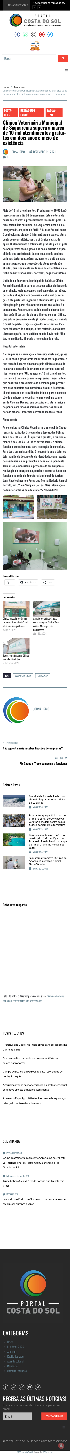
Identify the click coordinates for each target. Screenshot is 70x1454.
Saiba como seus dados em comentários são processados (33, 998)
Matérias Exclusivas (17, 1370)
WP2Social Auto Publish (25, 1452)
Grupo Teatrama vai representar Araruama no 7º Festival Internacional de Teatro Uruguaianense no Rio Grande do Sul (34, 1162)
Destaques (19, 87)
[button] (66, 70)
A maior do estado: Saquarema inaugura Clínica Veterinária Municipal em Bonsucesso (46, 624)
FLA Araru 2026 (15, 1346)
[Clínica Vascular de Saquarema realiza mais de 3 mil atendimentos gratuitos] (16, 608)
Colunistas (12, 1366)
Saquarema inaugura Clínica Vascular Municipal (16, 657)
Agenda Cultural (15, 1361)
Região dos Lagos (27, 112)
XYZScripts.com (48, 1452)
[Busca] (29, 58)
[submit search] (63, 58)
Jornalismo (18, 151)
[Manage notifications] (61, 1446)
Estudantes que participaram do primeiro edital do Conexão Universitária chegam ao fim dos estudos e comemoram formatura (47, 820)
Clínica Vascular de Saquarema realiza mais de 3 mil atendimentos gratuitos (15, 622)
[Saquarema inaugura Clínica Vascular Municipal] (16, 646)
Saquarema (51, 112)
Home (6, 87)
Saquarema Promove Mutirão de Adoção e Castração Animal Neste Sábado (47, 861)
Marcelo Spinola (15, 1176)
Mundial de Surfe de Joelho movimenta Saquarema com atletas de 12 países (47, 799)
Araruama (12, 1351)
